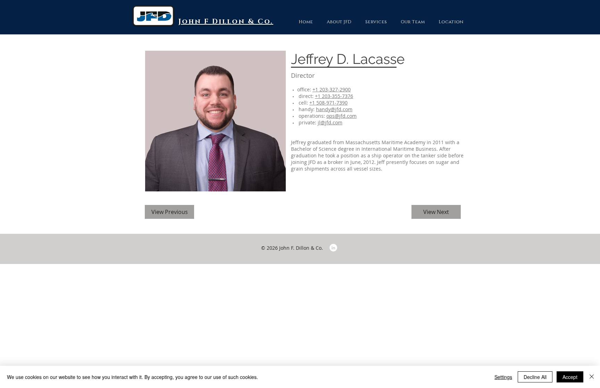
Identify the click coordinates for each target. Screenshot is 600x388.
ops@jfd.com (341, 116)
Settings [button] (503, 376)
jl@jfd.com (330, 122)
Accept (569, 376)
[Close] (592, 376)
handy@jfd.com (334, 109)
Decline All (535, 376)
